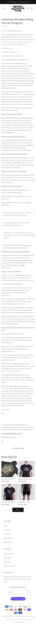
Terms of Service (8, 538)
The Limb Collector (9, 554)
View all (18, 510)
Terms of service (18, 619)
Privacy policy (9, 619)
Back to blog (19, 448)
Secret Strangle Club (11, 616)
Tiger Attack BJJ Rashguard (8, 502)
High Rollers (7, 558)
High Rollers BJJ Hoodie (7, 479)
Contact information (19, 622)
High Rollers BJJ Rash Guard (25, 479)
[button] (4, 9)
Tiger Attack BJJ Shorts (24, 502)
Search (6, 526)
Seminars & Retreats (10, 566)
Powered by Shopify (21, 616)
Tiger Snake (7, 562)
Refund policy (8, 542)
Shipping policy (28, 619)
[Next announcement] (33, 2)
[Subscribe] (27, 592)
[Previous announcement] (3, 2)
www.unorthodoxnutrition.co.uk (11, 433)
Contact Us (7, 530)
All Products (7, 534)
